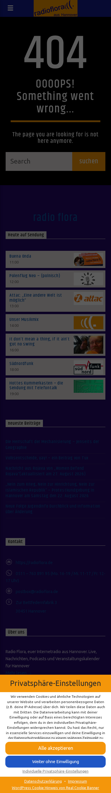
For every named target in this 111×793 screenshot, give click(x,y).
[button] (55, 762)
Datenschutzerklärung (43, 781)
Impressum (77, 781)
